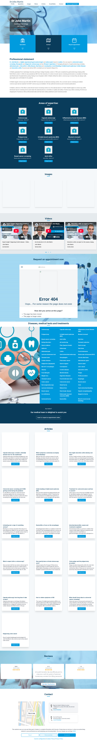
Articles (43, 4)
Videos (36, 4)
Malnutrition (63, 388)
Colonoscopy (45, 329)
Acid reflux (63, 339)
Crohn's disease (64, 369)
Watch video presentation (21, 28)
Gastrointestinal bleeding (85, 388)
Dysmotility (63, 399)
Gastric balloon (46, 345)
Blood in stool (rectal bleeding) (84, 400)
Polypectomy (45, 334)
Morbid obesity (64, 372)
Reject (30, 735)
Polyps (80, 372)
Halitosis (44, 348)
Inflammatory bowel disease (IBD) (86, 330)
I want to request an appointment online (48, 417)
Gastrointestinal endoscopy (68, 354)
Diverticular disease (65, 391)
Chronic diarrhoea (83, 357)
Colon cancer (45, 382)
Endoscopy (63, 348)
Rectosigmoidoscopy (48, 385)
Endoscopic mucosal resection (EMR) (66, 395)
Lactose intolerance (47, 388)
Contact (61, 4)
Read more (23, 123)
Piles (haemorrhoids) (66, 345)
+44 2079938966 (57, 709)
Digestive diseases (65, 376)
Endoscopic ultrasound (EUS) (86, 354)
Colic (79, 385)
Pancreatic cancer (65, 360)
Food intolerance (83, 351)
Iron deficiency (46, 394)
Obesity (44, 369)
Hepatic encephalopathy (85, 391)
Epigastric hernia (83, 394)
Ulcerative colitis (83, 369)
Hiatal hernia (63, 385)
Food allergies (46, 372)
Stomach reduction (83, 342)
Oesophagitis (63, 357)
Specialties (20, 4)
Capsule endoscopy (65, 329)
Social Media (52, 4)
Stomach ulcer (46, 357)
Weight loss (45, 376)
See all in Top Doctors (48, 684)
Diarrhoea (81, 348)
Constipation (63, 366)
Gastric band (81, 363)
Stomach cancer (46, 379)
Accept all (67, 735)
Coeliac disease (46, 360)
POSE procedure (83, 376)
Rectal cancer (82, 382)
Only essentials (48, 735)
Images (29, 4)
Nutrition (80, 339)
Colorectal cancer (65, 382)
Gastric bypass (64, 363)
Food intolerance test (66, 379)
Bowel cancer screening (48, 339)
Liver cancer (81, 366)
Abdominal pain (46, 351)
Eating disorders (46, 342)
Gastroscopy (82, 345)
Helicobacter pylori (83, 360)
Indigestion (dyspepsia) (48, 363)
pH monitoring (64, 342)
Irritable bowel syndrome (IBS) (67, 335)
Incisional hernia (46, 399)
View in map (31, 713)
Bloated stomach (83, 334)
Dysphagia (81, 379)
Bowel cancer (45, 391)
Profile (12, 4)
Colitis (62, 351)
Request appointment (72, 4)
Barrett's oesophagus (48, 366)
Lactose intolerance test (49, 354)
